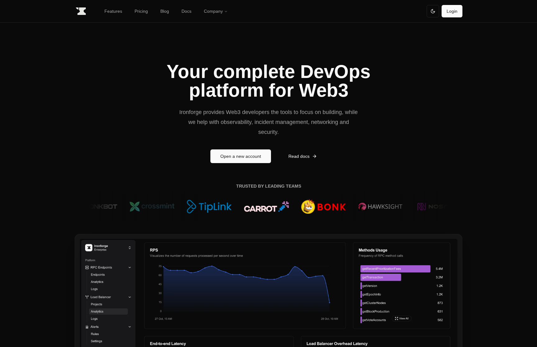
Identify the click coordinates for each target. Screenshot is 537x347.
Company (213, 11)
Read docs (299, 156)
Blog (164, 11)
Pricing (141, 11)
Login (452, 11)
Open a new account (240, 156)
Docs (186, 11)
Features (113, 11)
